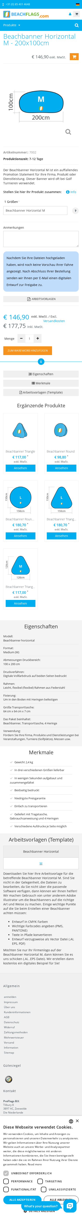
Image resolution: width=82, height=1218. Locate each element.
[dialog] (41, 1167)
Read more (35, 1164)
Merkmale (42, 383)
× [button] (77, 1121)
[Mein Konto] (70, 14)
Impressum (11, 1002)
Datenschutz (11, 1022)
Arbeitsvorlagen (43, 299)
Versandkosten (54, 321)
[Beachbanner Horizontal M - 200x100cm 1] (41, 104)
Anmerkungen (13, 227)
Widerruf (9, 1027)
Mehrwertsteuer (14, 1037)
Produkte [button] (10, 25)
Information (11, 1047)
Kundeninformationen (17, 1012)
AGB (6, 1017)
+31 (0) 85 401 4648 (18, 4)
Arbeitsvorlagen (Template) (42, 392)
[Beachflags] (41, 14)
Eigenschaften (42, 374)
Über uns (9, 1007)
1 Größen (12, 202)
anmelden (10, 997)
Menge (9, 338)
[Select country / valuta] (77, 4)
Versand (9, 1042)
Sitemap (9, 1052)
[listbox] (71, 1121)
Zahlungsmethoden (16, 1032)
